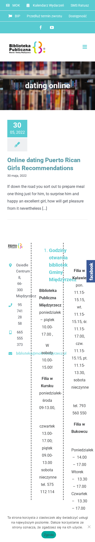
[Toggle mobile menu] (85, 46)
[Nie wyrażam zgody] (88, 526)
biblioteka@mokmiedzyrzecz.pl (19, 353)
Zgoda (49, 535)
